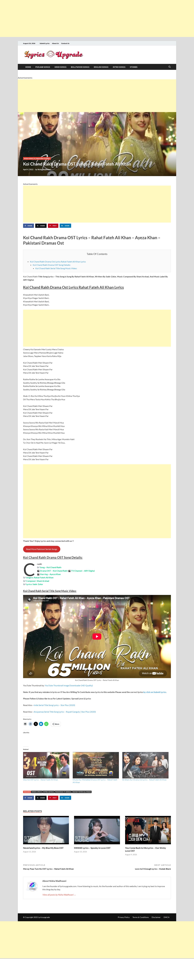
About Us (55, 43)
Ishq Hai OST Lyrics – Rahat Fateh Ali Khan (40, 780)
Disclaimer (156, 917)
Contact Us (65, 43)
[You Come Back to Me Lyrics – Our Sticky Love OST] (148, 831)
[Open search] (170, 67)
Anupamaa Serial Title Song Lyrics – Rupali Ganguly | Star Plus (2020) (65, 711)
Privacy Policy (124, 917)
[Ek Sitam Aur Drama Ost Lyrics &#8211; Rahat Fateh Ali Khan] (145, 765)
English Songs (101, 67)
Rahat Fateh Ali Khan (82, 792)
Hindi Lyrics (37, 792)
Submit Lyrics (45, 43)
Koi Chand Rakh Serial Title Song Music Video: (56, 268)
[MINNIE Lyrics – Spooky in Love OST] (97, 831)
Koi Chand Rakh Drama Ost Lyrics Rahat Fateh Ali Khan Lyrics (58, 261)
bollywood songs (80, 67)
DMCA (166, 917)
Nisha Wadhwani (44, 169)
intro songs (119, 67)
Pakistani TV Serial (63, 792)
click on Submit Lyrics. (155, 692)
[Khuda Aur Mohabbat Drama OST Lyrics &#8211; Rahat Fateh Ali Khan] (96, 765)
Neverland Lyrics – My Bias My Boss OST (43, 848)
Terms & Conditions (141, 917)
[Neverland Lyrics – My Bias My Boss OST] (46, 831)
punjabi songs (42, 67)
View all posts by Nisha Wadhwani (59, 894)
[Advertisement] (79, 18)
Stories (133, 67)
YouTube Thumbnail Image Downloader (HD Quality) (69, 685)
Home (28, 67)
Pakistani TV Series (43, 158)
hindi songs (60, 67)
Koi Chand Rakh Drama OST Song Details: (52, 265)
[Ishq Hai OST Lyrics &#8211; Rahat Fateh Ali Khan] (46, 765)
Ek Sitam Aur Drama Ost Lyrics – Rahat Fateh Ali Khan (144, 780)
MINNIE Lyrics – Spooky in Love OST (92, 848)
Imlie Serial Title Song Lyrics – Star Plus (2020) (54, 705)
